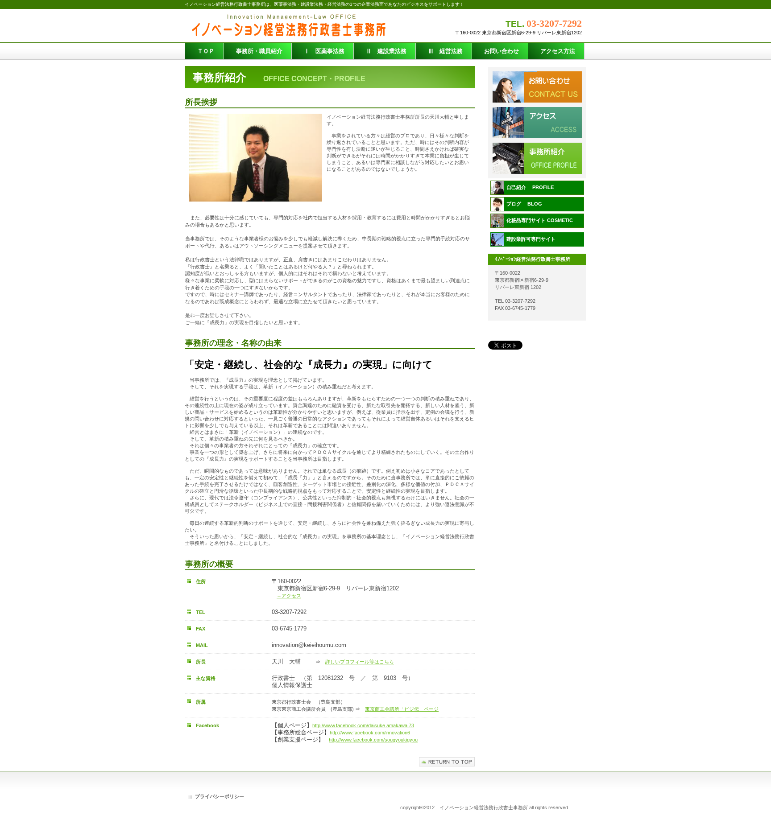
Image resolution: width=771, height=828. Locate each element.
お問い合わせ (537, 122)
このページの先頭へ (447, 761)
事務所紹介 (537, 87)
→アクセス (289, 595)
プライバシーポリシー (219, 796)
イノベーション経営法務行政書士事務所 (292, 25)
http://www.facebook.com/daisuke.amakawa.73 (363, 725)
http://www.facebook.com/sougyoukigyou (373, 739)
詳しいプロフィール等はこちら (359, 661)
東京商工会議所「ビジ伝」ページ (402, 709)
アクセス (537, 158)
